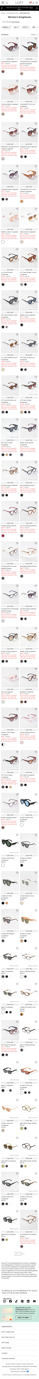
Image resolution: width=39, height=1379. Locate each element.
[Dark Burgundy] (25, 701)
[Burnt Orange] (21, 201)
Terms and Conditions (18, 1293)
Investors (13, 1369)
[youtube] (35, 1301)
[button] (16, 22)
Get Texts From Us (8, 1337)
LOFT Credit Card (8, 1332)
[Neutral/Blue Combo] (21, 116)
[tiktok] (18, 1301)
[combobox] (31, 34)
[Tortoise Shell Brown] (21, 1014)
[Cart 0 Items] (37, 3)
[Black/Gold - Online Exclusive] (3, 903)
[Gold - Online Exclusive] (21, 903)
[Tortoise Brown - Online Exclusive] (3, 940)
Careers (4, 1353)
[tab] (6, 27)
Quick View (10, 59)
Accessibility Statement (21, 1366)
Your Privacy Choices (18, 1371)
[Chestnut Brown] (21, 701)
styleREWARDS (7, 1327)
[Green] (3, 865)
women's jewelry (6, 1276)
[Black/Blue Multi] (21, 824)
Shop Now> (23, 8)
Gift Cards (5, 1342)
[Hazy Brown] (21, 284)
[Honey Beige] (3, 1130)
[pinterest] (24, 1301)
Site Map (33, 1366)
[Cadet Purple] (21, 454)
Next (36, 8)
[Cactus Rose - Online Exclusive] (21, 1092)
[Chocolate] (3, 71)
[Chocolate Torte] (21, 1246)
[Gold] (3, 369)
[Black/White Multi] (3, 744)
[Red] (3, 535)
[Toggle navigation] (2, 3)
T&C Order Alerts (23, 1369)
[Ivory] (3, 701)
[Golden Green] (21, 1128)
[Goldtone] (21, 241)
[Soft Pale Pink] (3, 241)
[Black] (25, 156)
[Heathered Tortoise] (3, 158)
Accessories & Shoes (12, 13)
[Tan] (3, 114)
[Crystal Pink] (21, 742)
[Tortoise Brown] (25, 369)
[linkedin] (30, 1301)
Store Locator (6, 1348)
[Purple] (21, 156)
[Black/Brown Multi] (21, 73)
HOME (3, 13)
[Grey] (3, 620)
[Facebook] (12, 1301)
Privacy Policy (10, 1364)
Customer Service (8, 1358)
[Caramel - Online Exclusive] (6, 903)
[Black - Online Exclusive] (21, 865)
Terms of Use (20, 1364)
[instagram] (6, 1301)
